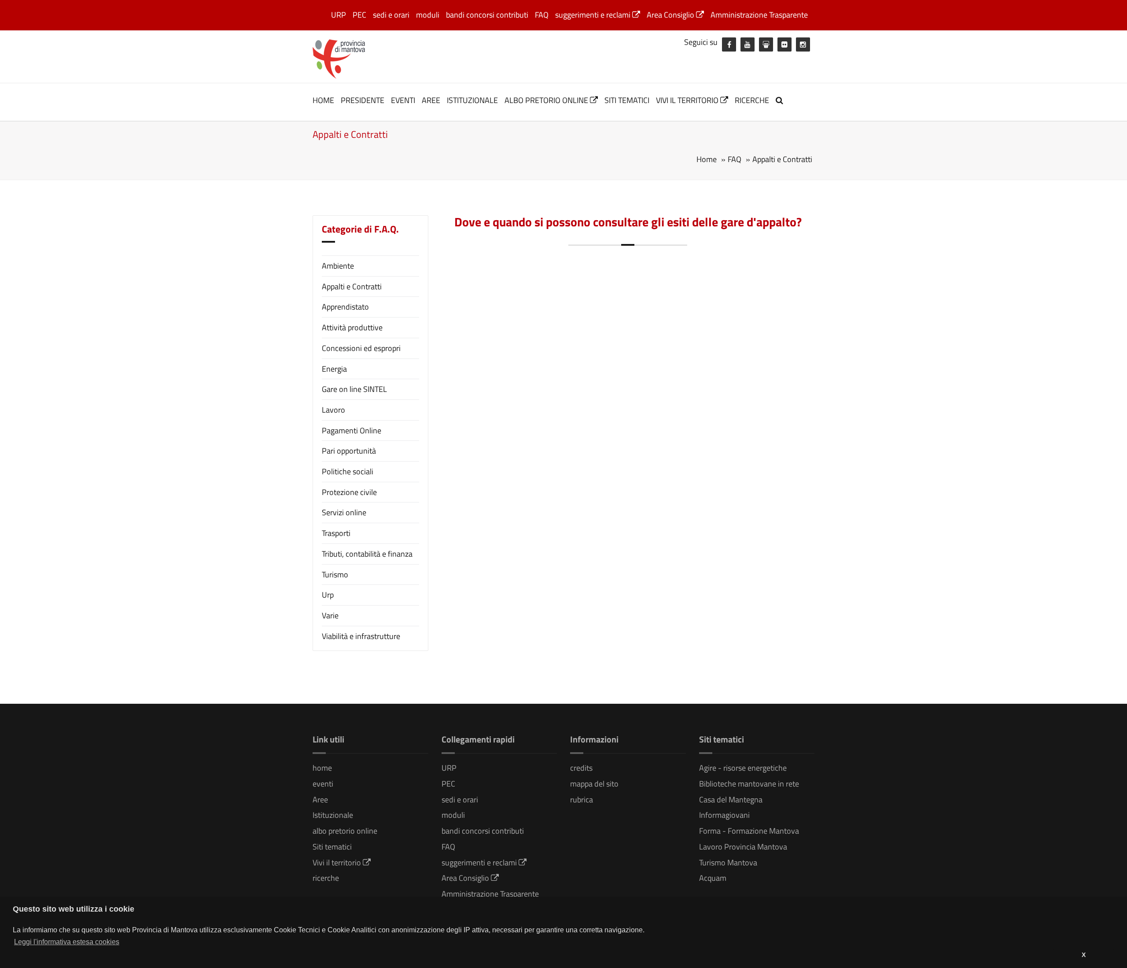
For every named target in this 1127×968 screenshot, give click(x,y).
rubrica (581, 799)
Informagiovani (724, 815)
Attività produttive (352, 327)
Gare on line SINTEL (354, 389)
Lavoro (333, 410)
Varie (330, 615)
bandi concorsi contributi (487, 15)
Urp (328, 595)
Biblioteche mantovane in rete (749, 784)
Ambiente (338, 266)
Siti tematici (626, 100)
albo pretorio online (547, 100)
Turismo (335, 574)
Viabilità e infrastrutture (361, 636)
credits (581, 768)
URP (338, 15)
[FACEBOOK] (729, 44)
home (323, 100)
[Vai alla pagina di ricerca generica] (780, 100)
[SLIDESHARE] (766, 44)
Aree (431, 100)
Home (706, 159)
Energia (334, 369)
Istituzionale (472, 100)
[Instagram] (803, 44)
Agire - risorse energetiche (743, 768)
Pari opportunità (349, 451)
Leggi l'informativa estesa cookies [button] (66, 942)
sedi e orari (391, 15)
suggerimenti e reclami (593, 15)
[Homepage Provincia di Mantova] (339, 58)
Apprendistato (345, 307)
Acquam (712, 878)
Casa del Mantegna (730, 799)
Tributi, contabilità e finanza (367, 554)
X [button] (1084, 954)
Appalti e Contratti (352, 286)
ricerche (752, 100)
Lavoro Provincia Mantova (743, 847)
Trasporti (336, 533)
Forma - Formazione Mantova (749, 831)
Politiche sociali (347, 471)
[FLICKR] (784, 44)
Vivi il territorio (688, 100)
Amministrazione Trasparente (759, 15)
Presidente (362, 100)
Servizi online (344, 512)
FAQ (542, 15)
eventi (403, 100)
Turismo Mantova (728, 862)
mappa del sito (594, 784)
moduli (427, 15)
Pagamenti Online (351, 430)
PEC (359, 15)
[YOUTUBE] (747, 44)
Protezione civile (349, 492)
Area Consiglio (671, 15)
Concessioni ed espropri (361, 348)
